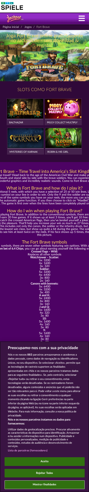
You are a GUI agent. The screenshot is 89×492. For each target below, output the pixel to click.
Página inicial (11, 27)
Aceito (44, 461)
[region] (44, 416)
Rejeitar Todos (44, 473)
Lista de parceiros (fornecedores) (28, 450)
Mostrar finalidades (44, 484)
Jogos (28, 27)
